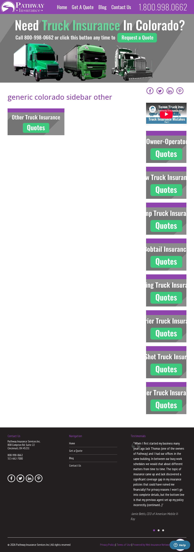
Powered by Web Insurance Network (152, 544)
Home (62, 7)
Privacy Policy (107, 544)
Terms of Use (124, 544)
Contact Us (121, 7)
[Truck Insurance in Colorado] (97, 48)
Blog (102, 7)
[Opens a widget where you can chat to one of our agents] (179, 545)
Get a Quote (83, 7)
